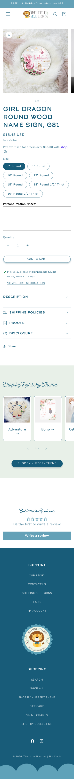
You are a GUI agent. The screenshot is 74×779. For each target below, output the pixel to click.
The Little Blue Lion (34, 756)
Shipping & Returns (37, 593)
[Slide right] (46, 100)
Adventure (17, 429)
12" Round (41, 175)
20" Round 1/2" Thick (22, 194)
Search (37, 680)
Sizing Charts (37, 715)
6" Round (14, 166)
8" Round (38, 166)
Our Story (37, 575)
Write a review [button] (37, 535)
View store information (26, 283)
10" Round (15, 175)
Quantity (8, 237)
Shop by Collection (37, 724)
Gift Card (37, 706)
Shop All (37, 688)
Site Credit (55, 756)
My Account (37, 611)
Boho (45, 429)
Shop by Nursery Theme (37, 463)
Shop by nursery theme (37, 697)
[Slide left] (27, 100)
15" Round (15, 184)
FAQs (36, 602)
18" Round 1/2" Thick (49, 184)
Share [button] (12, 346)
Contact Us (37, 584)
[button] (8, 14)
